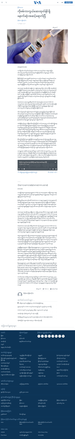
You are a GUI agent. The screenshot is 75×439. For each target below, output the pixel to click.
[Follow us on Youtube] (45, 336)
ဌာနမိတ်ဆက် (4, 414)
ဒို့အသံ (58, 373)
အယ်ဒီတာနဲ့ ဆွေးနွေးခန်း (6, 355)
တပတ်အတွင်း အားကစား (25, 367)
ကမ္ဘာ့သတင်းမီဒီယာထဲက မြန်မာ (8, 374)
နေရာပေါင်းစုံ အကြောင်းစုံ (62, 370)
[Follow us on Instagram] (49, 336)
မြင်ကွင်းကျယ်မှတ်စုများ (43, 361)
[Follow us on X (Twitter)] (42, 336)
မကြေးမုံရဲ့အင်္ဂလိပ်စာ (24, 384)
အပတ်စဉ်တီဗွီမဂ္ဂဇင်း (5, 406)
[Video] (62, 2)
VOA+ (2, 422)
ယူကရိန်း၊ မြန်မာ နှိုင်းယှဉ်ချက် (26, 373)
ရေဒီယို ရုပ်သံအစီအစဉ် (6, 403)
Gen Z (58, 367)
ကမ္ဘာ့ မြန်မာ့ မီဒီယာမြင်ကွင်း (25, 355)
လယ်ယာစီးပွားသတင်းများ (25, 370)
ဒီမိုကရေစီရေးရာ (4, 365)
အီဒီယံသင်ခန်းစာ (4, 384)
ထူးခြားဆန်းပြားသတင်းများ (25, 375)
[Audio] (58, 2)
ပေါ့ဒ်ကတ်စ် (21, 338)
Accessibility (41, 435)
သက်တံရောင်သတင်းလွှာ (62, 375)
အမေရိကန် (3, 341)
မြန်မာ (2, 335)
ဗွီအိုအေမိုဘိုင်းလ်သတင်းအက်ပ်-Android (45, 423)
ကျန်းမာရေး (40, 373)
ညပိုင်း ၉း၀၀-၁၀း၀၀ (23, 392)
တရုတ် (2, 344)
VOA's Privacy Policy (43, 432)
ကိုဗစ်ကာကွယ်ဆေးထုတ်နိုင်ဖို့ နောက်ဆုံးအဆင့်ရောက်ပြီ (33, 162)
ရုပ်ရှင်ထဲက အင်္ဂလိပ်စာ (43, 384)
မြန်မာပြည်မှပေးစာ (42, 358)
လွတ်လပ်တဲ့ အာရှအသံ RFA (25, 432)
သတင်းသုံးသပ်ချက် (5, 363)
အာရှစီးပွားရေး (41, 370)
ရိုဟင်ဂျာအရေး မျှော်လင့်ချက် (63, 355)
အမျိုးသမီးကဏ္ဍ (41, 375)
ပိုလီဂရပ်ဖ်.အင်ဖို (41, 403)
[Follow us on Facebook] (39, 336)
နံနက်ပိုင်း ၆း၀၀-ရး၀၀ (5, 392)
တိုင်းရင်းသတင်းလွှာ (61, 358)
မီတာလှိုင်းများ (22, 414)
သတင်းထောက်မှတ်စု (5, 371)
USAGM (3, 432)
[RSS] (56, 336)
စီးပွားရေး (21, 364)
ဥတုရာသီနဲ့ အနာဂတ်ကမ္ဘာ (25, 361)
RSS (20, 335)
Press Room (4, 435)
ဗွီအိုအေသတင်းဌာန (24, 164)
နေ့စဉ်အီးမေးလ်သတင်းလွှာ (25, 341)
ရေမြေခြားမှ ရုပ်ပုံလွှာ (42, 400)
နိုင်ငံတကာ (20, 7)
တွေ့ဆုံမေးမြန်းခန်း (23, 406)
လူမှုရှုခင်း (40, 355)
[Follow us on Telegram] (52, 336)
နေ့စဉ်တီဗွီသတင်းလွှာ (5, 400)
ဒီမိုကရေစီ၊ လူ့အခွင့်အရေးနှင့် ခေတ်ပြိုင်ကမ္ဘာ (9, 359)
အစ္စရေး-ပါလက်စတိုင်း (6, 347)
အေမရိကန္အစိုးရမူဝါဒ (23, 435)
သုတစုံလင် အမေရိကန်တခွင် (63, 364)
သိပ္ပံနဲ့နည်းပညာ (22, 358)
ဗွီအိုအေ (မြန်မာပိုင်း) (22, 20)
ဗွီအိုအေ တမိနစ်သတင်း (62, 400)
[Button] (55, 27)
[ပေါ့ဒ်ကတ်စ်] (59, 336)
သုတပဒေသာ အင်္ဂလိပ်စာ (62, 384)
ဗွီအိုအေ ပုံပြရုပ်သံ (42, 406)
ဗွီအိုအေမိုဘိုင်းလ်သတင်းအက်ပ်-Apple (26, 423)
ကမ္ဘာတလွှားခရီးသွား (42, 364)
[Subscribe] (63, 336)
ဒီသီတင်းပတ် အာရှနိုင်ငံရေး (44, 367)
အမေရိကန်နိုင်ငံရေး (5, 368)
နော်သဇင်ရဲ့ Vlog (60, 403)
